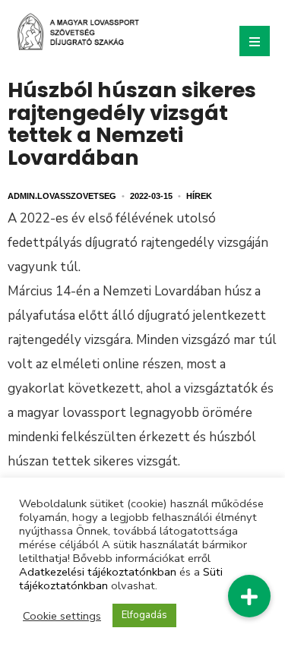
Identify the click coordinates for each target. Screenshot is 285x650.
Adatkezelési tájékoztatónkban (97, 571)
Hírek (199, 195)
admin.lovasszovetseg (62, 195)
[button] (249, 596)
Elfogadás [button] (144, 615)
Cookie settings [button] (62, 616)
